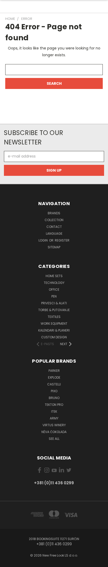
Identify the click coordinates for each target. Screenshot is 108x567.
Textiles (54, 317)
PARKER (54, 370)
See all (54, 438)
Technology (54, 282)
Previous (8, 562)
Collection (54, 220)
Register (62, 240)
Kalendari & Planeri (54, 330)
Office (54, 289)
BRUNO (54, 398)
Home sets (54, 276)
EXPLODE (54, 377)
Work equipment (54, 323)
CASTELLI (54, 384)
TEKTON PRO (54, 404)
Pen (54, 296)
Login (43, 240)
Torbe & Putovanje (54, 310)
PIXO (54, 391)
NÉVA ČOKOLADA (54, 432)
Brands (54, 213)
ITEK (54, 411)
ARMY (54, 418)
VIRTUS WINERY (54, 425)
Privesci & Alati (54, 303)
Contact (54, 226)
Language (54, 233)
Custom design (54, 337)
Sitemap (54, 247)
